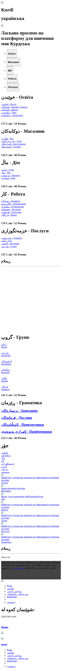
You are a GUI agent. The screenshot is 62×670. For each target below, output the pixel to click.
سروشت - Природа (10, 175)
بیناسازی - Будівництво (12, 206)
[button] (31, 644)
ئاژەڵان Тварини (5, 388)
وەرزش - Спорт (9, 246)
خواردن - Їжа (7, 138)
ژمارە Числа (4, 345)
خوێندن (4, 452)
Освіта (4, 483)
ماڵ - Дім (5, 172)
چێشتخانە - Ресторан (11, 209)
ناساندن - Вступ (8, 104)
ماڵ (3, 458)
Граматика (6, 542)
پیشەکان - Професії (10, 201)
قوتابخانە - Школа (9, 110)
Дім (3, 499)
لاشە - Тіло (6, 241)
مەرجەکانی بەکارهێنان (17, 594)
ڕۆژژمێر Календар (6, 354)
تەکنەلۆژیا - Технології (12, 115)
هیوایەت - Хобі (8, 178)
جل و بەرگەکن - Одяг (11, 141)
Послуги (5, 531)
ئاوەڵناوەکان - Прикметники (22, 424)
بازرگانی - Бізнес (9, 215)
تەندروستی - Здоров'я (11, 238)
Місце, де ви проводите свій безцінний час (22, 496)
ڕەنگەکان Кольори (6, 371)
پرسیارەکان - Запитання (19, 410)
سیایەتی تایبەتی (14, 591)
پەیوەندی (5, 472)
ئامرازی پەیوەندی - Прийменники (26, 431)
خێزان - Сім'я (7, 170)
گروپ (4, 466)
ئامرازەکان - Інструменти (13, 144)
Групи (4, 520)
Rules (9, 586)
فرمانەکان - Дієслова (16, 417)
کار (2, 461)
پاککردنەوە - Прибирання (13, 204)
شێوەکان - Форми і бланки (14, 107)
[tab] (12, 53)
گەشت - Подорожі (10, 243)
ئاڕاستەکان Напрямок (6, 362)
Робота (4, 510)
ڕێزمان (4, 469)
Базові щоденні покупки (13, 488)
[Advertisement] (31, 300)
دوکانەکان (6, 455)
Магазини (6, 491)
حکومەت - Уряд (8, 112)
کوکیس (10, 588)
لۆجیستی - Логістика (11, 212)
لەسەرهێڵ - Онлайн (11, 147)
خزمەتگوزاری (7, 464)
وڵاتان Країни (4, 379)
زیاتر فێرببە (18, 568)
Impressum (12, 597)
